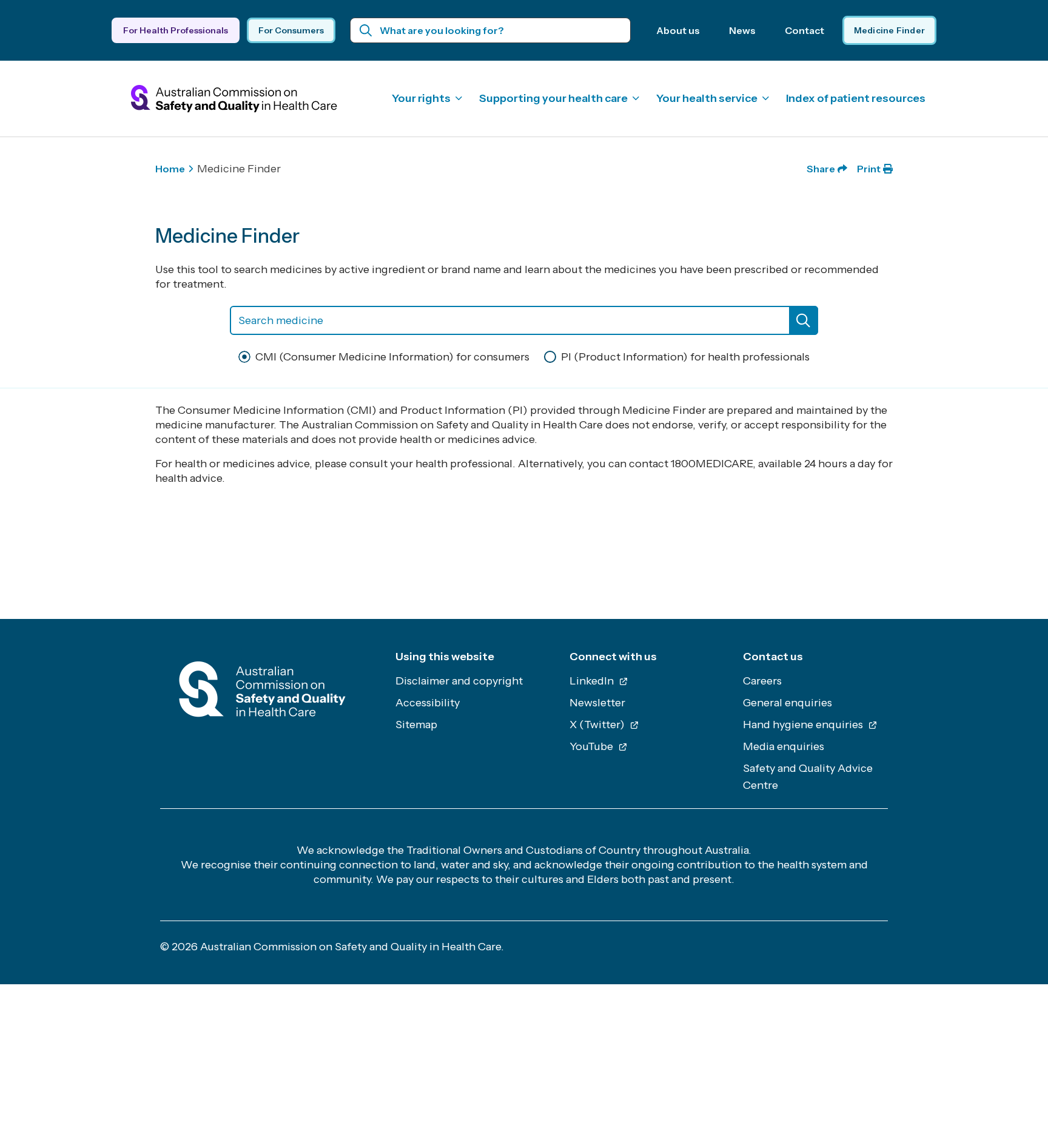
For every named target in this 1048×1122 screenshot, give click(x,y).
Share (821, 169)
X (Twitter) (598, 724)
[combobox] (524, 320)
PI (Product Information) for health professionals (685, 356)
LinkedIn (592, 681)
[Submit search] (366, 30)
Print (869, 169)
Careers (762, 681)
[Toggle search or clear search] (803, 320)
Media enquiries (783, 746)
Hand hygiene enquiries (804, 724)
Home (170, 169)
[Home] (262, 692)
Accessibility (427, 702)
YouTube (592, 746)
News (742, 30)
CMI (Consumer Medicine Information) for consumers (392, 356)
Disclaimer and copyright (459, 681)
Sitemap (416, 724)
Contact (804, 30)
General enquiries (787, 702)
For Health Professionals (175, 30)
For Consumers (291, 30)
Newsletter (597, 702)
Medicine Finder (889, 30)
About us (678, 30)
